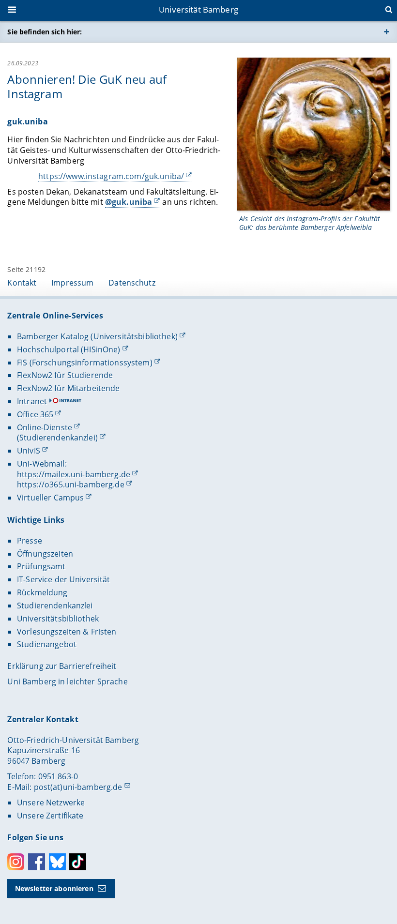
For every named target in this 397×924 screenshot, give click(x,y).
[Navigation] (13, 10)
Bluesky (57, 861)
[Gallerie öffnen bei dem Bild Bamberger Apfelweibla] (313, 133)
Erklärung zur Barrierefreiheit (61, 666)
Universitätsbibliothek (58, 618)
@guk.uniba (128, 202)
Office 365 (35, 414)
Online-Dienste (44, 427)
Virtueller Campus (50, 497)
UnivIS (28, 450)
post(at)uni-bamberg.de (78, 787)
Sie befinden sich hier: (44, 31)
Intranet (32, 401)
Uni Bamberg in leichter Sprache (67, 681)
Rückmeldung (42, 592)
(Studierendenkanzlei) (57, 437)
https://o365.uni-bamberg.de (70, 484)
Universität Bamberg (198, 9)
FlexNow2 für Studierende (65, 375)
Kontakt (21, 282)
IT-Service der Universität (63, 579)
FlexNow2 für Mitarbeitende (68, 388)
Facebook (36, 861)
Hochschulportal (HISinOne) (69, 349)
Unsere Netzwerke (51, 802)
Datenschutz (131, 282)
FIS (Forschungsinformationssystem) (85, 362)
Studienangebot (46, 644)
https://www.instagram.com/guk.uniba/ (111, 176)
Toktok (77, 861)
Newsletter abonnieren (54, 888)
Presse (29, 540)
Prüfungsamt (41, 566)
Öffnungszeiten (45, 553)
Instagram (15, 861)
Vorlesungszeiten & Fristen (67, 631)
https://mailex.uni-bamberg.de (73, 474)
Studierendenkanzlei (55, 605)
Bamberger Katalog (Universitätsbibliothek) (97, 336)
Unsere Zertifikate (50, 815)
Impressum (72, 282)
